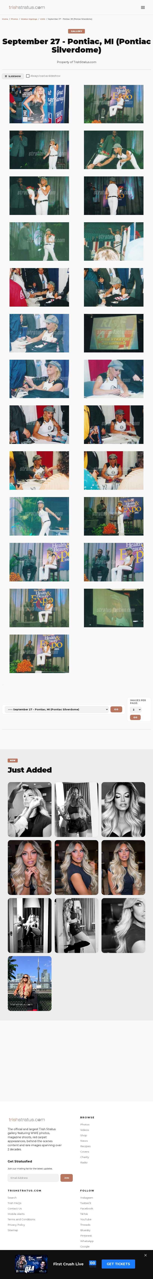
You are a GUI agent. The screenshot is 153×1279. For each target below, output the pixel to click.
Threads (85, 1224)
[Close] (146, 1255)
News (84, 1140)
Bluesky (85, 1230)
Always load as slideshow (45, 75)
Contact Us (15, 1208)
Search (12, 1197)
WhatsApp (87, 1241)
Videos (84, 1129)
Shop (83, 1135)
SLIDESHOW (14, 76)
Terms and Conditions (21, 1219)
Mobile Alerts (16, 1213)
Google (85, 1246)
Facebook (86, 1208)
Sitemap (13, 1230)
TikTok (84, 1213)
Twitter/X (85, 1203)
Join (66, 1178)
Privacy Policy (16, 1224)
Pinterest (86, 1235)
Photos (84, 1124)
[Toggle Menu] (142, 7)
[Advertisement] (76, 1060)
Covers (84, 1151)
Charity (84, 1157)
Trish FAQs (14, 1203)
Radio (84, 1162)
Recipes (85, 1146)
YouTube (85, 1219)
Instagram (86, 1197)
